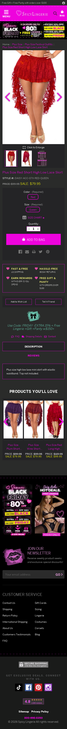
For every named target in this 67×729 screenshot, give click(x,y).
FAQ (17, 336)
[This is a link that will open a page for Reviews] (33, 701)
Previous (5, 421)
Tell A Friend (48, 301)
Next (61, 421)
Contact (52, 336)
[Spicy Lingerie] (32, 13)
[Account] (63, 3)
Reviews (33, 355)
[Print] (34, 252)
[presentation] (8, 97)
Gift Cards (40, 602)
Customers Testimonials (17, 634)
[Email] (27, 252)
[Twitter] (41, 252)
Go (58, 574)
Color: (34, 191)
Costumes (41, 621)
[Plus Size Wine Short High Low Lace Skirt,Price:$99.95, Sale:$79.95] (33, 419)
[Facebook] (20, 252)
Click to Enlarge (35, 147)
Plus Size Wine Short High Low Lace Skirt (33, 447)
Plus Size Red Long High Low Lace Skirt (54, 447)
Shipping (7, 609)
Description (33, 346)
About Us (8, 628)
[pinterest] (38, 687)
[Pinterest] (48, 252)
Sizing (38, 609)
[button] (6, 13)
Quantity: (33, 223)
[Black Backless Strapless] (17, 510)
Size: (33, 204)
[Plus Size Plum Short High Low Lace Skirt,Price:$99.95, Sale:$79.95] (13, 419)
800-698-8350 (33, 717)
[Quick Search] (55, 13)
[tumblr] (19, 687)
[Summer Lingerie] (50, 510)
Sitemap (24, 711)
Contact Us (9, 602)
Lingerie (39, 615)
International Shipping (15, 621)
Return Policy (10, 615)
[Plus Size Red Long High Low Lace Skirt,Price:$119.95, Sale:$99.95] (54, 419)
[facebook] (28, 687)
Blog (37, 634)
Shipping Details (33, 336)
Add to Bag (35, 240)
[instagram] (48, 687)
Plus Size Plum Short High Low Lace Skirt (13, 447)
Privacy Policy (40, 711)
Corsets (39, 628)
